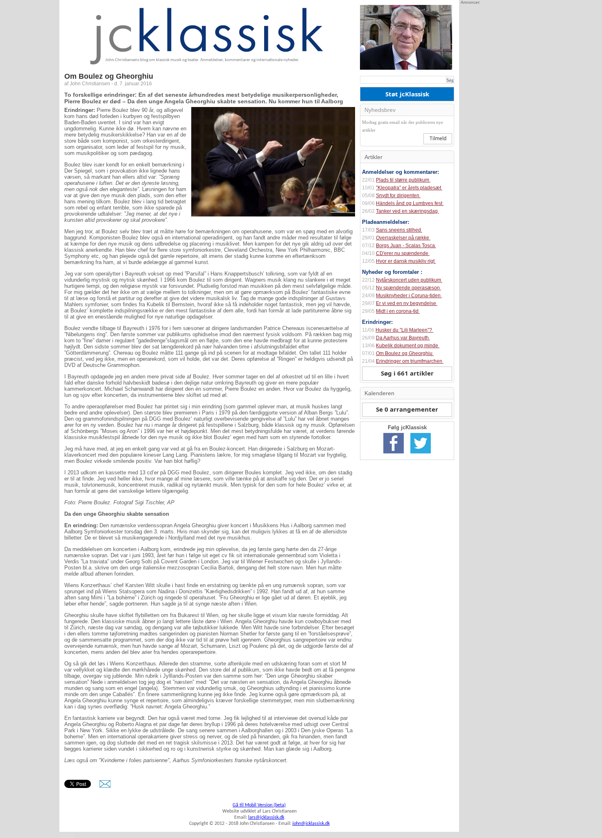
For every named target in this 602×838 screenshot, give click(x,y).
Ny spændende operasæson (408, 288)
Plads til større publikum (403, 180)
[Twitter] (420, 454)
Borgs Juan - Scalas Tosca (406, 245)
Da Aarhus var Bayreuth (403, 338)
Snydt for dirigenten (398, 195)
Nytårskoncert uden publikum (409, 280)
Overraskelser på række (403, 238)
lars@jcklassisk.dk (266, 817)
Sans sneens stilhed (399, 230)
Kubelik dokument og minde (407, 345)
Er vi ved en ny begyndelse (406, 303)
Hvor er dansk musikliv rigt (406, 261)
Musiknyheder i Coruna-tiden (409, 295)
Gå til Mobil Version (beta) (259, 805)
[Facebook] (393, 454)
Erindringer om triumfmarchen (410, 361)
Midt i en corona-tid (398, 311)
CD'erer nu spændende (403, 253)
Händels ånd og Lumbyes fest (410, 203)
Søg (450, 79)
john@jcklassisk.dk (311, 823)
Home (66, 835)
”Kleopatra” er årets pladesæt (409, 188)
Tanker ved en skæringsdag (407, 211)
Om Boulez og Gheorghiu (405, 353)
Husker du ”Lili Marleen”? (404, 330)
